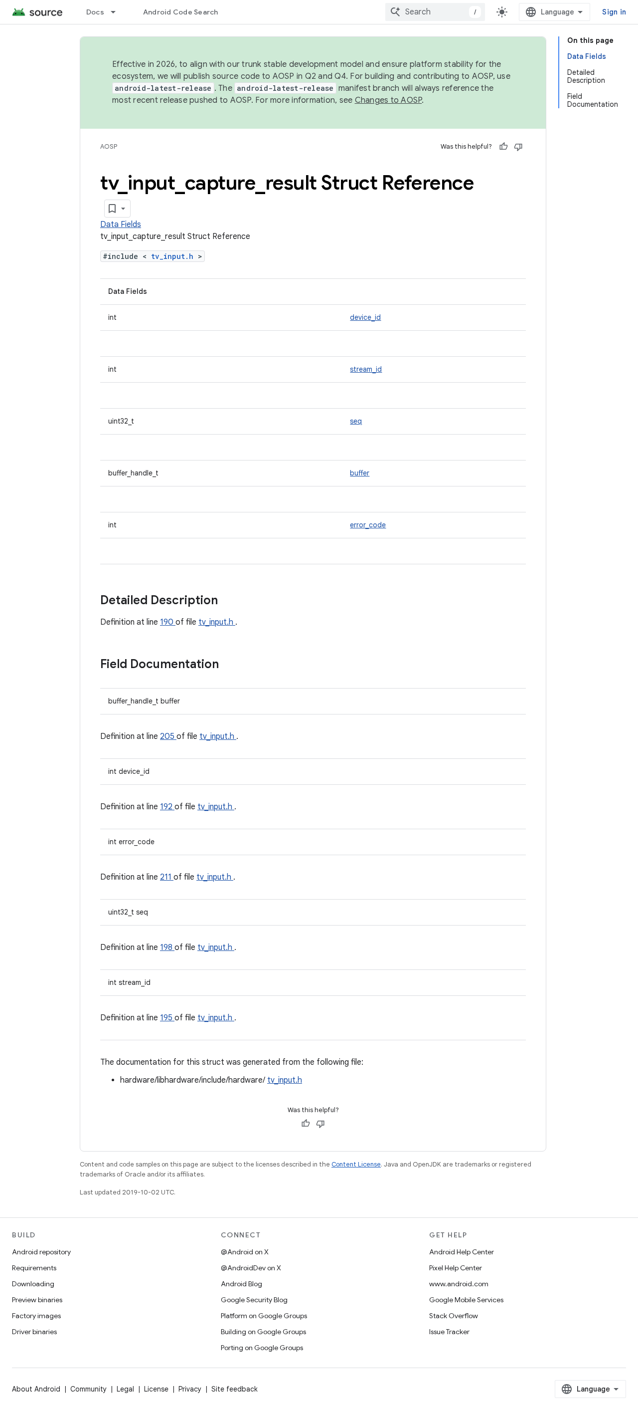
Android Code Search (180, 11)
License (156, 1389)
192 (167, 807)
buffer (359, 473)
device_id (365, 317)
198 (167, 947)
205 (168, 736)
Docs (95, 11)
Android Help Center (461, 1251)
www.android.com (458, 1283)
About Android (36, 1389)
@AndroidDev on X (251, 1267)
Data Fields (120, 225)
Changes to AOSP (388, 100)
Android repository (41, 1251)
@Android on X (245, 1251)
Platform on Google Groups (264, 1315)
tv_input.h (174, 256)
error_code (368, 524)
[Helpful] (503, 146)
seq (356, 421)
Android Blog (241, 1283)
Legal (125, 1389)
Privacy (189, 1389)
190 (167, 622)
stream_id (366, 369)
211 (166, 877)
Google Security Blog (254, 1299)
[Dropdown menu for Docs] (117, 12)
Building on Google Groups (263, 1331)
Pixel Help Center (455, 1267)
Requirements (34, 1267)
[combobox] (435, 12)
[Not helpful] (518, 146)
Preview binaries (37, 1299)
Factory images (36, 1315)
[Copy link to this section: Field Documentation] (232, 665)
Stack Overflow (453, 1315)
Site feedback (234, 1389)
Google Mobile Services (466, 1299)
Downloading (33, 1283)
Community (88, 1389)
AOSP (108, 146)
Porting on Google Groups (262, 1347)
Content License (356, 1164)
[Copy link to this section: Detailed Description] (231, 601)
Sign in (614, 11)
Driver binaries (34, 1331)
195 (167, 1018)
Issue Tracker (449, 1331)
